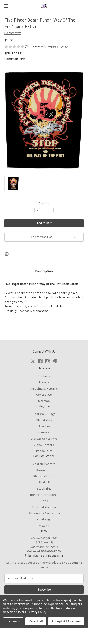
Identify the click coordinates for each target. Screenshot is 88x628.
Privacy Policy (36, 612)
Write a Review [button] (58, 46)
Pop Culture (44, 451)
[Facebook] (40, 361)
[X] (33, 361)
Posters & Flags (44, 414)
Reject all (36, 621)
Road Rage (44, 519)
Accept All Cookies (66, 621)
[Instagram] (47, 361)
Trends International (44, 495)
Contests (44, 376)
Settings (13, 621)
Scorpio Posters (44, 464)
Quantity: (44, 203)
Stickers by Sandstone (44, 513)
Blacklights (44, 420)
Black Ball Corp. (44, 476)
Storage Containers (44, 438)
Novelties (44, 426)
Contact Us (44, 395)
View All (44, 526)
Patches (44, 432)
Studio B (44, 482)
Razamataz (44, 470)
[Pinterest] (6, 254)
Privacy (44, 382)
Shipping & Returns (44, 388)
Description (44, 271)
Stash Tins (44, 488)
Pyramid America (44, 507)
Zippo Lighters (44, 445)
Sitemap (44, 401)
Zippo (44, 501)
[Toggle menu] (6, 6)
